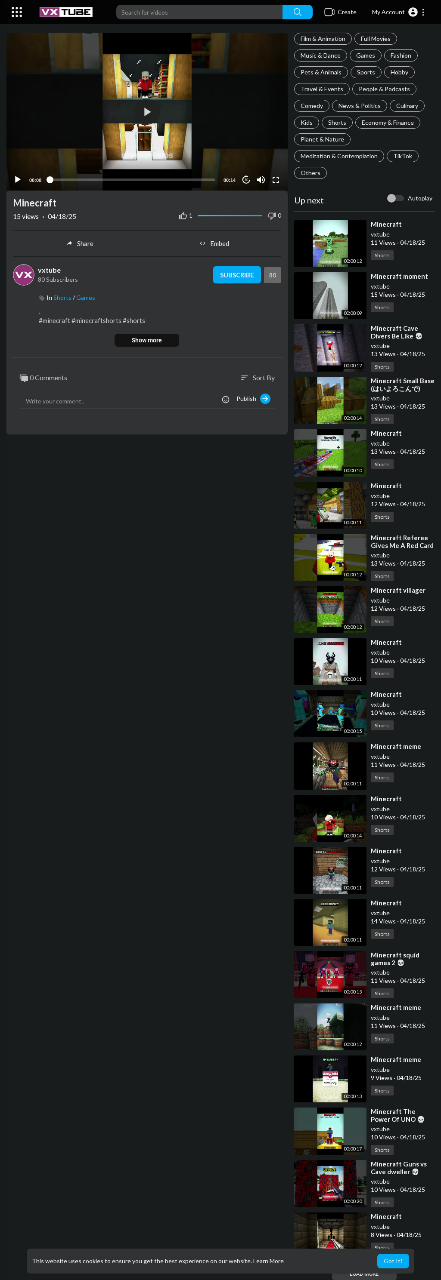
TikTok (402, 156)
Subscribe (237, 275)
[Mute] (261, 179)
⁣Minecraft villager (398, 590)
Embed (219, 243)
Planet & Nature (322, 139)
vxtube (380, 234)
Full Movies (376, 38)
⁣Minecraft (386, 224)
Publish (248, 398)
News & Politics (360, 105)
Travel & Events (322, 88)
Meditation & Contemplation (339, 156)
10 (246, 180)
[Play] (17, 179)
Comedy (312, 105)
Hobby (399, 72)
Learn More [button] (268, 1261)
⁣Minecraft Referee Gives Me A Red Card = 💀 (402, 545)
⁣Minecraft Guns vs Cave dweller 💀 (399, 1167)
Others (310, 172)
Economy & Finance (388, 122)
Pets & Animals (321, 72)
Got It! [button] (393, 1261)
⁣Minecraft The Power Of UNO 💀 (398, 1115)
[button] (398, 12)
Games (365, 55)
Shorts (337, 122)
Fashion (401, 55)
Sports (366, 72)
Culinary (407, 105)
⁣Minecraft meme (396, 746)
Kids (307, 122)
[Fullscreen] (275, 179)
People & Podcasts (384, 88)
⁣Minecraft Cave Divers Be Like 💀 (397, 332)
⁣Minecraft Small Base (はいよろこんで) (403, 384)
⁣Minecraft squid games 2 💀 (395, 958)
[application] (147, 112)
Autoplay (420, 198)
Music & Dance (321, 55)
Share (85, 243)
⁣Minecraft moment (399, 276)
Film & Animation (323, 38)
